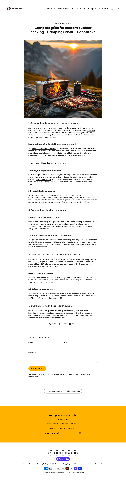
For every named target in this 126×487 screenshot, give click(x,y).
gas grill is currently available (70, 311)
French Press (78, 8)
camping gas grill (43, 179)
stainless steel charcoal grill (40, 135)
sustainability (98, 464)
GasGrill (58, 24)
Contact (103, 8)
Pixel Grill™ (63, 8)
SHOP (50, 8)
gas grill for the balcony (42, 240)
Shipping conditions (71, 464)
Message (32, 352)
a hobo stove (70, 151)
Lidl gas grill (40, 262)
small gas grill (70, 175)
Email (65, 342)
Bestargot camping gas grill (44, 148)
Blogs (91, 8)
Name (30, 342)
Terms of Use (86, 464)
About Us (31, 464)
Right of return (55, 464)
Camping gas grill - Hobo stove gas (64, 391)
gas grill (56, 221)
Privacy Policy (76, 374)
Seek (24, 464)
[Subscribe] (79, 433)
